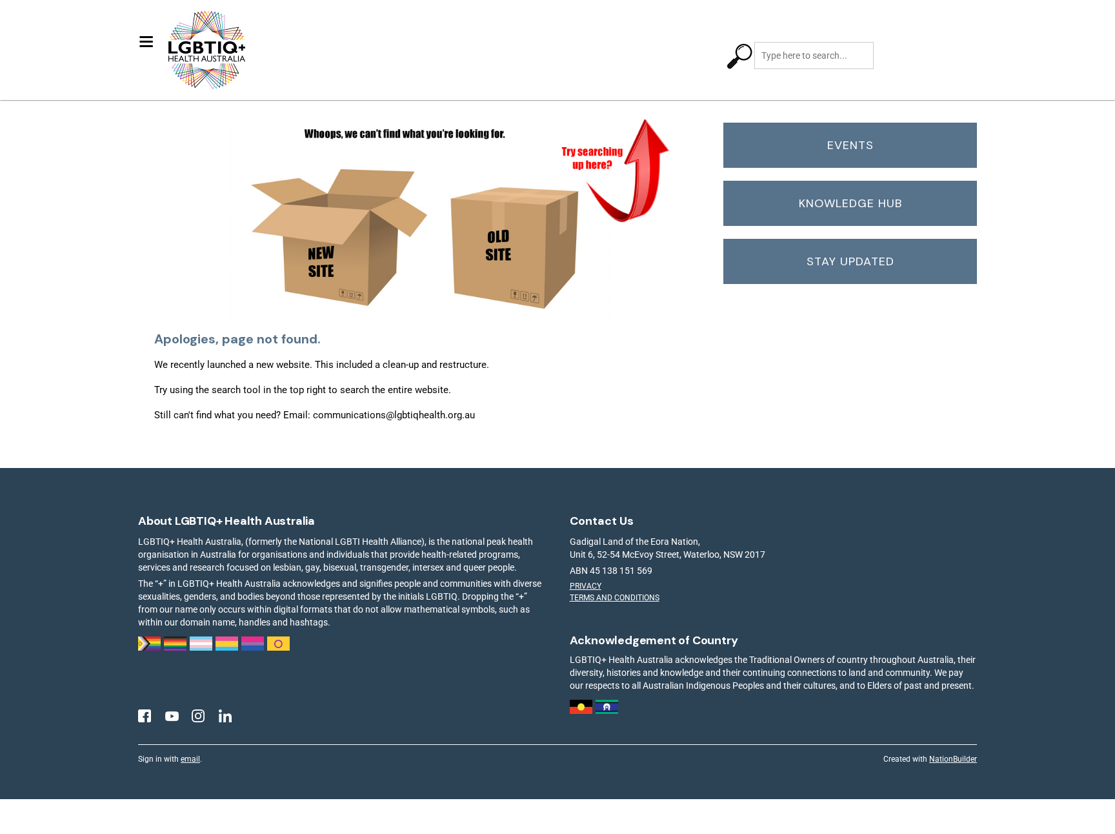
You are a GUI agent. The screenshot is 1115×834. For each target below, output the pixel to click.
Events (850, 145)
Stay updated (850, 261)
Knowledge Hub (850, 203)
